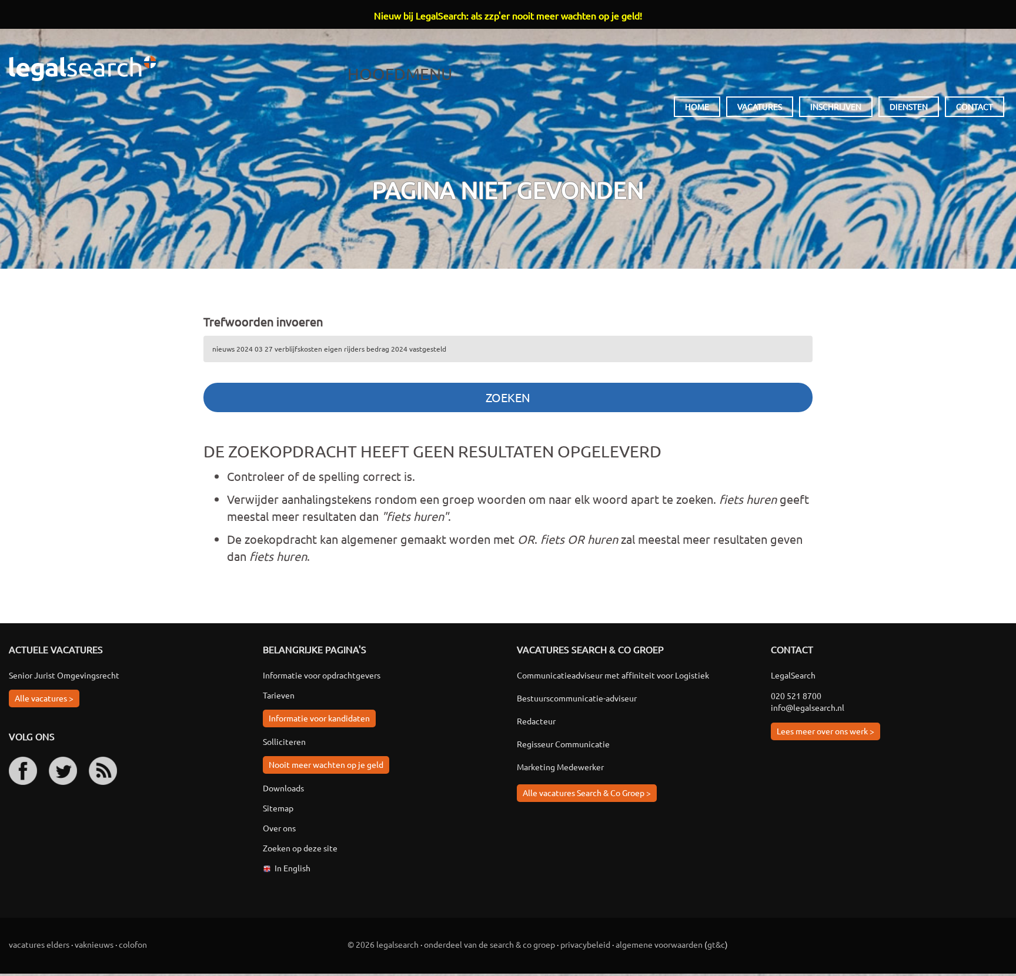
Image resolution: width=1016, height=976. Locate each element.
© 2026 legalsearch (383, 944)
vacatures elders (39, 944)
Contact (974, 106)
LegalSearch (82, 68)
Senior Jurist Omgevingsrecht (64, 675)
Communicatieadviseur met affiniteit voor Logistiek (613, 675)
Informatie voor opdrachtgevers (321, 675)
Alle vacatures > (44, 698)
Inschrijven (835, 106)
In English (292, 868)
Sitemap (278, 808)
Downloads (283, 788)
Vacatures (759, 106)
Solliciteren (284, 741)
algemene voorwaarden (659, 944)
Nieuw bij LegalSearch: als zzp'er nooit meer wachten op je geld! (508, 15)
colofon (133, 944)
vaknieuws (94, 944)
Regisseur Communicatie (563, 743)
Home (697, 106)
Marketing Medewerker (560, 766)
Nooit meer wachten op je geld (326, 764)
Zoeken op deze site (300, 848)
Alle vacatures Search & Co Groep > (587, 792)
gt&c (716, 944)
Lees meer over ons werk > (825, 731)
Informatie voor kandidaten (319, 718)
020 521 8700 (796, 695)
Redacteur (536, 721)
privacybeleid (585, 944)
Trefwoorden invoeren (263, 321)
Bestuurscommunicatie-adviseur (577, 698)
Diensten (909, 106)
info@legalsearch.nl (807, 707)
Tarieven (279, 695)
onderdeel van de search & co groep (489, 944)
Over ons (279, 828)
